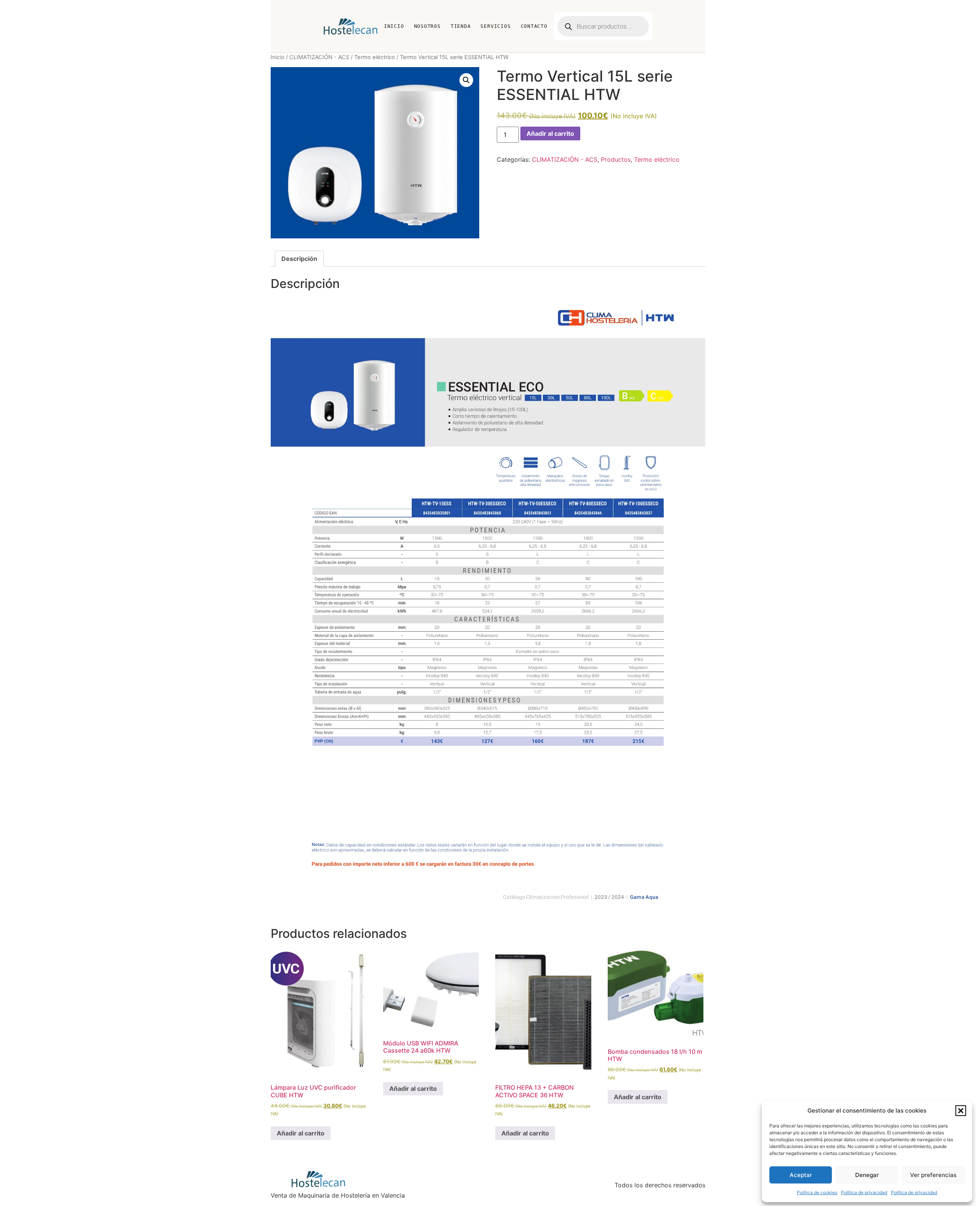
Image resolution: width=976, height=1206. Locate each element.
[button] (961, 1110)
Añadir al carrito (550, 133)
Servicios (495, 26)
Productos (616, 159)
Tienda (461, 26)
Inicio (394, 26)
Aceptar (801, 1175)
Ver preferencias (933, 1175)
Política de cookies (817, 1192)
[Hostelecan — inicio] (350, 26)
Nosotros (427, 26)
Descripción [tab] (299, 258)
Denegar (867, 1175)
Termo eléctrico (374, 57)
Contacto (534, 26)
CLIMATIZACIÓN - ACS (319, 57)
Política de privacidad (864, 1192)
